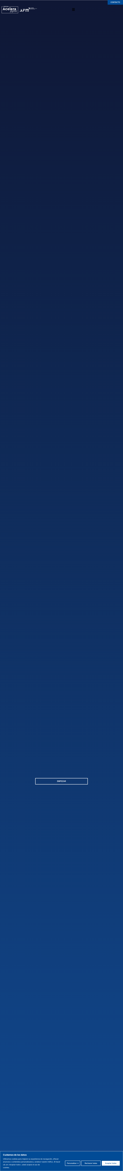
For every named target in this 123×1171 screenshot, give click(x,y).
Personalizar (72, 1163)
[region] (61, 1161)
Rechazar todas (91, 1163)
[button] (73, 9)
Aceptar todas (111, 1163)
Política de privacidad (18, 1167)
